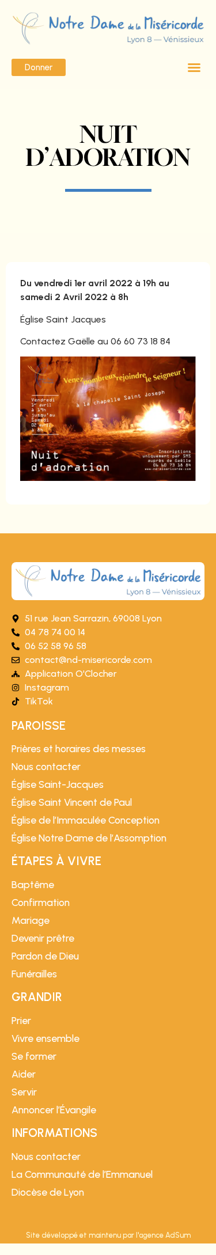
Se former (34, 1056)
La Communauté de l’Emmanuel (82, 1174)
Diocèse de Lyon (48, 1192)
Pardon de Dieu (45, 956)
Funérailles (34, 974)
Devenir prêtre (43, 938)
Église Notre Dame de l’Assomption (89, 838)
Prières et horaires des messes (79, 748)
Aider (24, 1074)
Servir (24, 1092)
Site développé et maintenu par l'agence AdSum (108, 1235)
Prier (21, 1020)
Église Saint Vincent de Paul (72, 802)
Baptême (33, 884)
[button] (194, 67)
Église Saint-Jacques (58, 784)
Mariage (31, 920)
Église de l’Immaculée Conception (86, 820)
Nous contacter (46, 766)
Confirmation (41, 902)
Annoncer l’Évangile (54, 1110)
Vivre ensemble (45, 1038)
